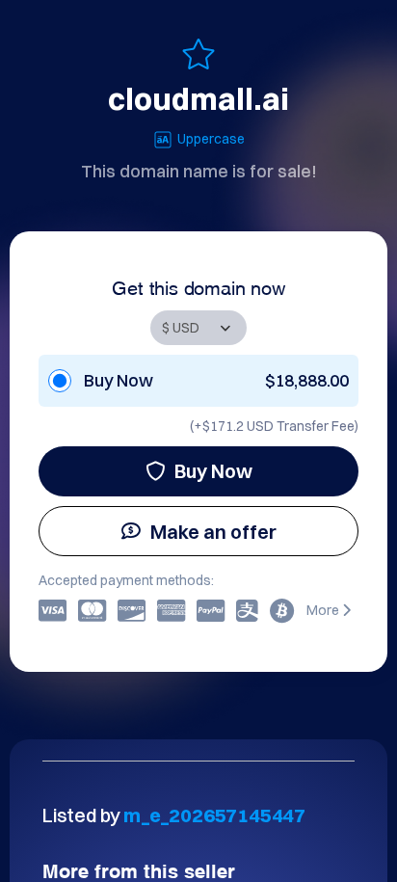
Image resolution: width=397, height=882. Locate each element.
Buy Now (213, 471)
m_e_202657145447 (214, 815)
